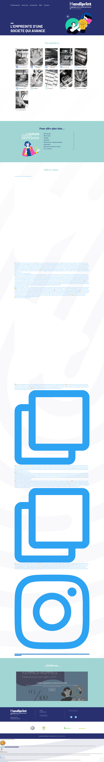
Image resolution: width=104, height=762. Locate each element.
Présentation (15, 5)
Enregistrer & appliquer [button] (4, 761)
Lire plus (52, 689)
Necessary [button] (2, 756)
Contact (46, 5)
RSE (40, 5)
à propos (41, 710)
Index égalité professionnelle (52, 682)
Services (25, 5)
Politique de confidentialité (60, 736)
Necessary (3, 757)
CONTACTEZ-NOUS (43, 715)
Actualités (33, 5)
